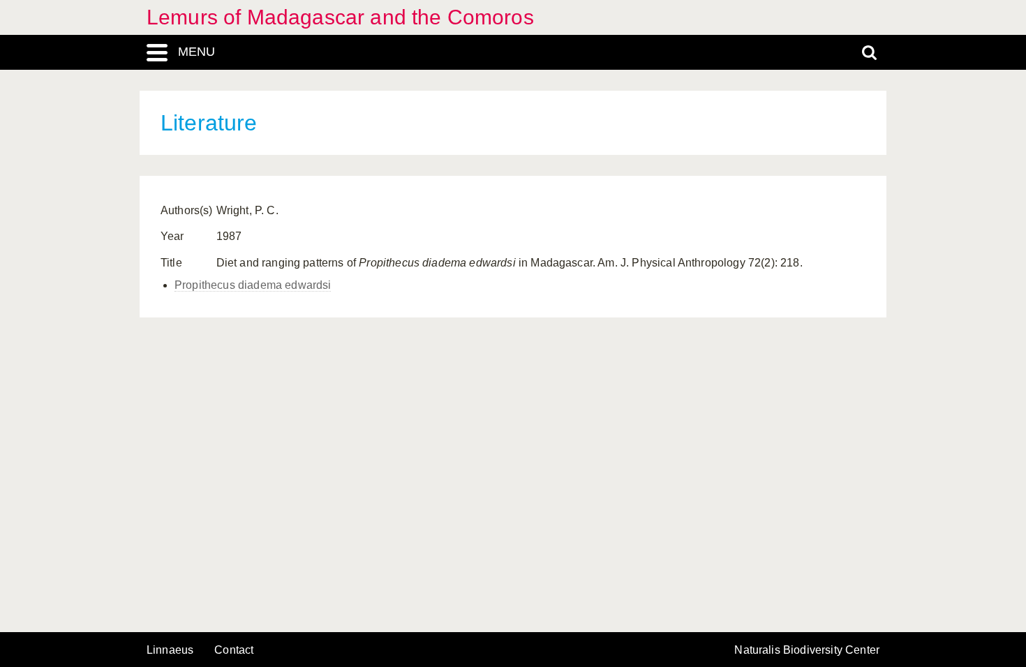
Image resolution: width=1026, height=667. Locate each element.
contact (233, 650)
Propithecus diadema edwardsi (252, 285)
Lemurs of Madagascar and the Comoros (340, 17)
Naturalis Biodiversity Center (806, 650)
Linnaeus (170, 650)
